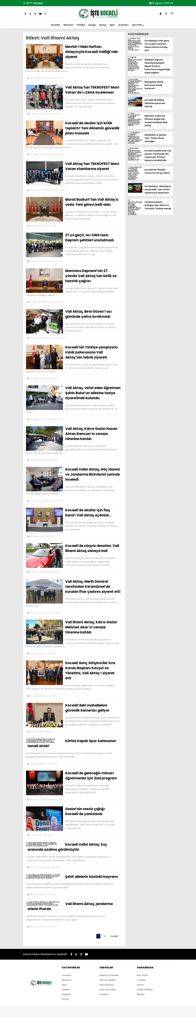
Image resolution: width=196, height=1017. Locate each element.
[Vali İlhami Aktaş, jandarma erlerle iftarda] (44, 905)
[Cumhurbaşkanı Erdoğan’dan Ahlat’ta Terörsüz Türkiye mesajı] (135, 214)
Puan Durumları (108, 989)
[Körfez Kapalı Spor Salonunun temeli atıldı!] (44, 742)
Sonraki (114, 936)
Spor (112, 24)
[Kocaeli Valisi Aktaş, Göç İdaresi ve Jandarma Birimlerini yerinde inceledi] (44, 490)
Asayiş (92, 24)
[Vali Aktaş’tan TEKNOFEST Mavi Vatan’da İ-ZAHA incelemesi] (44, 108)
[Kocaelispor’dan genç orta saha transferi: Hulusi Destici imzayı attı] (135, 49)
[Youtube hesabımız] (40, 14)
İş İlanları (124, 24)
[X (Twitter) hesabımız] (30, 14)
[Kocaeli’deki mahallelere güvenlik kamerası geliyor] (44, 726)
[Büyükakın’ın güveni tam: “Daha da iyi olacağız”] (135, 143)
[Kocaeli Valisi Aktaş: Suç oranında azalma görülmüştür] (44, 845)
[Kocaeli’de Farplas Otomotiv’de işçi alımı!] (135, 179)
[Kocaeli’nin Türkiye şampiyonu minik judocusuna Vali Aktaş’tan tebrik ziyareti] (44, 368)
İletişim (141, 994)
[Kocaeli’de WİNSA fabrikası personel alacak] (135, 105)
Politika (81, 24)
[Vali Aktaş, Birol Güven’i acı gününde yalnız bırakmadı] (44, 332)
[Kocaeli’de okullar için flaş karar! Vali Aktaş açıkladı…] (44, 531)
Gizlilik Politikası (145, 989)
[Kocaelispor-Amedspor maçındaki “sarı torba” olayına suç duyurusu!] (135, 191)
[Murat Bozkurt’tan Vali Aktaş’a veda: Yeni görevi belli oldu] (44, 220)
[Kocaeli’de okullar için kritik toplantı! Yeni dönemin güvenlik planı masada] (44, 144)
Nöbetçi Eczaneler (109, 975)
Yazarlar (141, 980)
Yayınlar (104, 994)
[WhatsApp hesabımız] (45, 14)
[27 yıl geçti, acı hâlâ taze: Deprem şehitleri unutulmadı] (44, 256)
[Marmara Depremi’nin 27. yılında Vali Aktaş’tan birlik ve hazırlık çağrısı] (44, 292)
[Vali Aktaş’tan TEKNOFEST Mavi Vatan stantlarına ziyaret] (44, 185)
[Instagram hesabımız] (35, 14)
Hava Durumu (107, 984)
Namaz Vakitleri (108, 980)
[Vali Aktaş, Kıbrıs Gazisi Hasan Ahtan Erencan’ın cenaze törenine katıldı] (44, 450)
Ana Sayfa (142, 975)
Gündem (55, 24)
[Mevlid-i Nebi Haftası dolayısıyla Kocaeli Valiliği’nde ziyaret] (44, 67)
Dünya (102, 24)
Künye (140, 984)
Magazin (66, 994)
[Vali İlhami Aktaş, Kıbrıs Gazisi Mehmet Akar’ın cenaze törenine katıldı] (44, 643)
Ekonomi (68, 24)
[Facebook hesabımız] (25, 14)
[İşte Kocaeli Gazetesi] (98, 18)
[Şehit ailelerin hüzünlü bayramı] (44, 877)
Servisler (137, 24)
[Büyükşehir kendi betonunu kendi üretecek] (135, 93)
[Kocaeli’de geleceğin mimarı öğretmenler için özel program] (44, 794)
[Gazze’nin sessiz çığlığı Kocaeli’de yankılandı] (44, 830)
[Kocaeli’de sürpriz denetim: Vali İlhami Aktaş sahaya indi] (44, 567)
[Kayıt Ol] (160, 13)
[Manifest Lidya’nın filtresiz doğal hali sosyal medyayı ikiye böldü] (135, 125)
